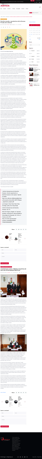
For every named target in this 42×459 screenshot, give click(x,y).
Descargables (18, 8)
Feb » (39, 39)
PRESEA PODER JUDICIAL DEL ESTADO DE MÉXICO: (11, 398)
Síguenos (38, 50)
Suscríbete (38, 59)
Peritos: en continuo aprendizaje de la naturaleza (20, 235)
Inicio (1, 8)
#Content (36, 12)
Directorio (23, 8)
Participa (13, 8)
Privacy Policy (39, 456)
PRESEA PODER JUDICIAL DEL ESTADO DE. (36, 81)
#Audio (34, 12)
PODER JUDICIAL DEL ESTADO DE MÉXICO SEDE (20, 398)
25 (31, 34)
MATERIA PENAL (10, 234)
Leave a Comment (3, 392)
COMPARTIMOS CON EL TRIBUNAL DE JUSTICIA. (37, 75)
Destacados (35, 67)
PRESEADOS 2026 (36, 85)
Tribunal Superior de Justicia (36, 68)
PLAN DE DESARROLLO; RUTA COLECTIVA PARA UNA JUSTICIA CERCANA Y (11, 1)
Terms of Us (34, 456)
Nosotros (4, 8)
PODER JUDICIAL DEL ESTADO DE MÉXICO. (37, 70)
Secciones (8, 8)
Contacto (27, 8)
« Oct (30, 39)
